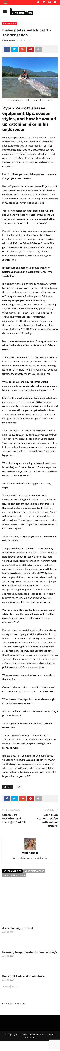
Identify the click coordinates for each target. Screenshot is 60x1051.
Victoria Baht (8, 40)
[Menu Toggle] (5, 11)
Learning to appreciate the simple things (29, 952)
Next (14, 987)
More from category (14, 875)
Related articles (12, 871)
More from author (34, 871)
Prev (7, 987)
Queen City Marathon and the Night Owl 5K (13, 818)
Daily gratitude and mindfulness (24, 975)
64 (19, 787)
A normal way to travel (17, 928)
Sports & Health (9, 23)
